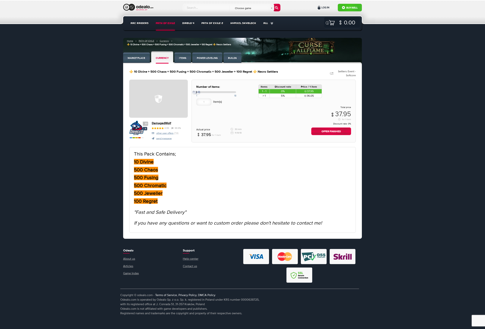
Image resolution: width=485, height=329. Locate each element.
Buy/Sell (352, 8)
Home (130, 41)
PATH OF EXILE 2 (212, 23)
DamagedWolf (161, 123)
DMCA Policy (206, 295)
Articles (128, 266)
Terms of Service (166, 295)
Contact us (190, 266)
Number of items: (208, 87)
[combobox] (251, 8)
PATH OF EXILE (165, 23)
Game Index (131, 273)
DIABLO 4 (188, 23)
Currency (164, 41)
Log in (325, 7)
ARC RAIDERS (140, 23)
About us (129, 258)
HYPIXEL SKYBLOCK (243, 23)
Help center (190, 258)
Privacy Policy (187, 295)
